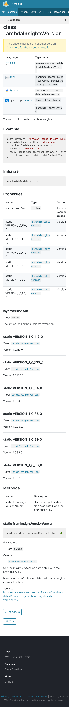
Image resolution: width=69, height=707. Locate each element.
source (28, 100)
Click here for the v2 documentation (29, 47)
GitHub (9, 681)
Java (33, 12)
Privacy (5, 696)
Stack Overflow (13, 669)
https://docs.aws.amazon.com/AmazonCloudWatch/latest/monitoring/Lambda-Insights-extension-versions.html (34, 596)
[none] (1, 27)
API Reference (9, 12)
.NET (41, 12)
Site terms (17, 696)
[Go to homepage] (10, 644)
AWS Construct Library (17, 656)
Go (49, 12)
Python (24, 12)
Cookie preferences (36, 696)
